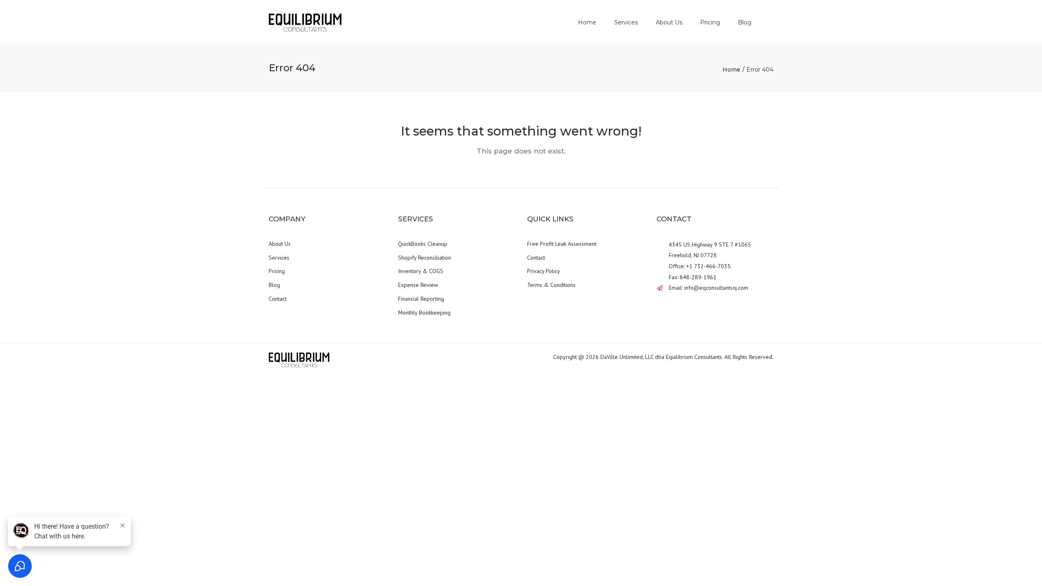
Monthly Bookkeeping (424, 312)
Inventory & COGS (420, 271)
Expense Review (418, 285)
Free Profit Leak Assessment (561, 243)
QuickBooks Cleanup (422, 243)
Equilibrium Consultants (694, 357)
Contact (278, 298)
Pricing (710, 22)
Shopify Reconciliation (424, 257)
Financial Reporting (421, 298)
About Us (280, 243)
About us (669, 22)
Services (626, 22)
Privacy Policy (543, 271)
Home (587, 22)
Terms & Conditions (551, 285)
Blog (744, 22)
